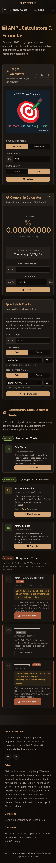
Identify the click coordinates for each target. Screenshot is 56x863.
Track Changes (29, 394)
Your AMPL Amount (28, 264)
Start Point (12, 347)
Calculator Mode (16, 141)
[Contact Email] (16, 757)
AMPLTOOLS (28, 2)
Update (29, 179)
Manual (17, 146)
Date (17, 352)
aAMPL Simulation (24, 488)
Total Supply (28, 276)
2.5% (17, 171)
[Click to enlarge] (28, 111)
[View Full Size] (35, 75)
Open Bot (34, 546)
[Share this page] (47, 75)
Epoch (39, 352)
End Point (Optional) (17, 370)
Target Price (13, 153)
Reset (51, 282)
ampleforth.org (12, 841)
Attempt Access (29, 615)
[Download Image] (41, 75)
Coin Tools (20, 447)
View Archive (25, 652)
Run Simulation (34, 514)
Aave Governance (29, 509)
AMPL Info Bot (22, 525)
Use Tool (34, 467)
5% (39, 171)
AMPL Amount (13, 335)
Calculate (29, 290)
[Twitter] (8, 757)
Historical (39, 146)
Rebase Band (13, 166)
